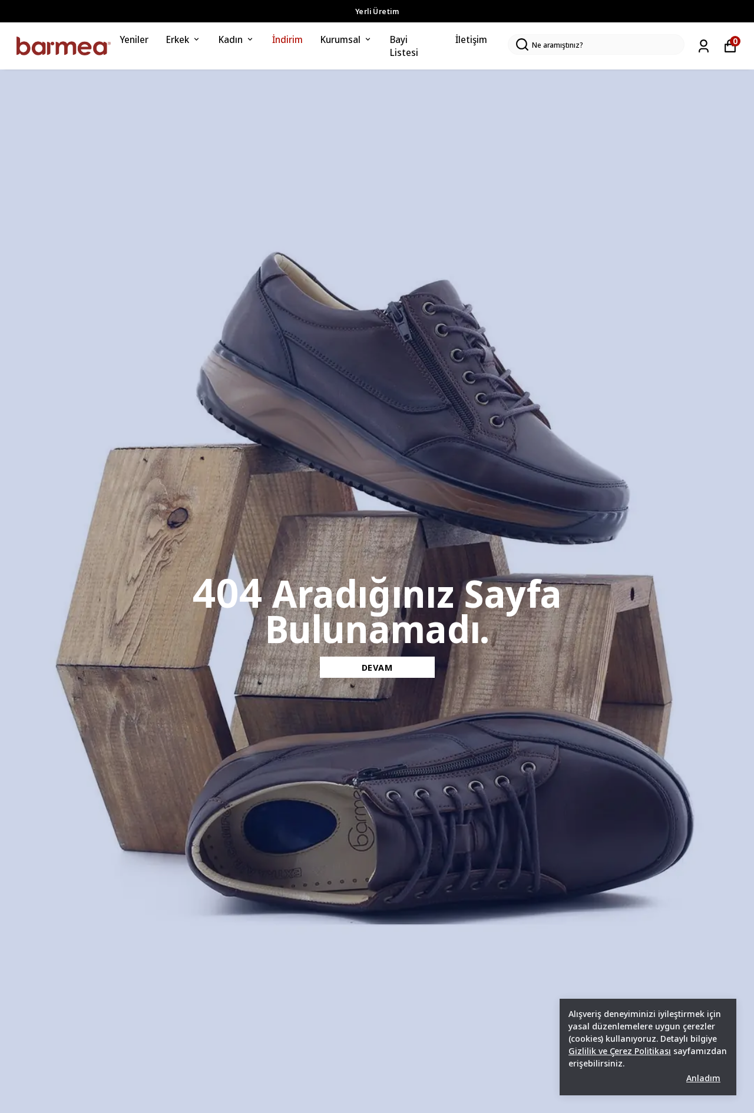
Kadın (231, 39)
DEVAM (377, 667)
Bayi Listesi (404, 45)
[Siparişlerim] (703, 46)
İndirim (287, 39)
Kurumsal (340, 39)
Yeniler (134, 39)
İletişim (471, 39)
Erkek (177, 39)
